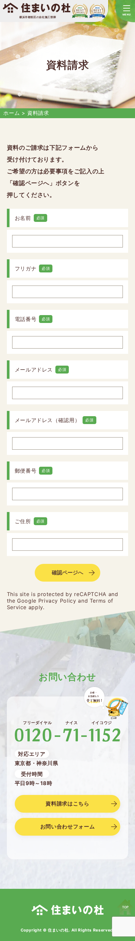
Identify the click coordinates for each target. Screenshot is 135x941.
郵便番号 (26, 470)
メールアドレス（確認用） (47, 420)
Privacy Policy (57, 600)
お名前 (23, 218)
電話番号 (26, 319)
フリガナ (26, 268)
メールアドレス (34, 369)
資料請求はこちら (67, 803)
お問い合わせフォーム (67, 826)
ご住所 (23, 521)
